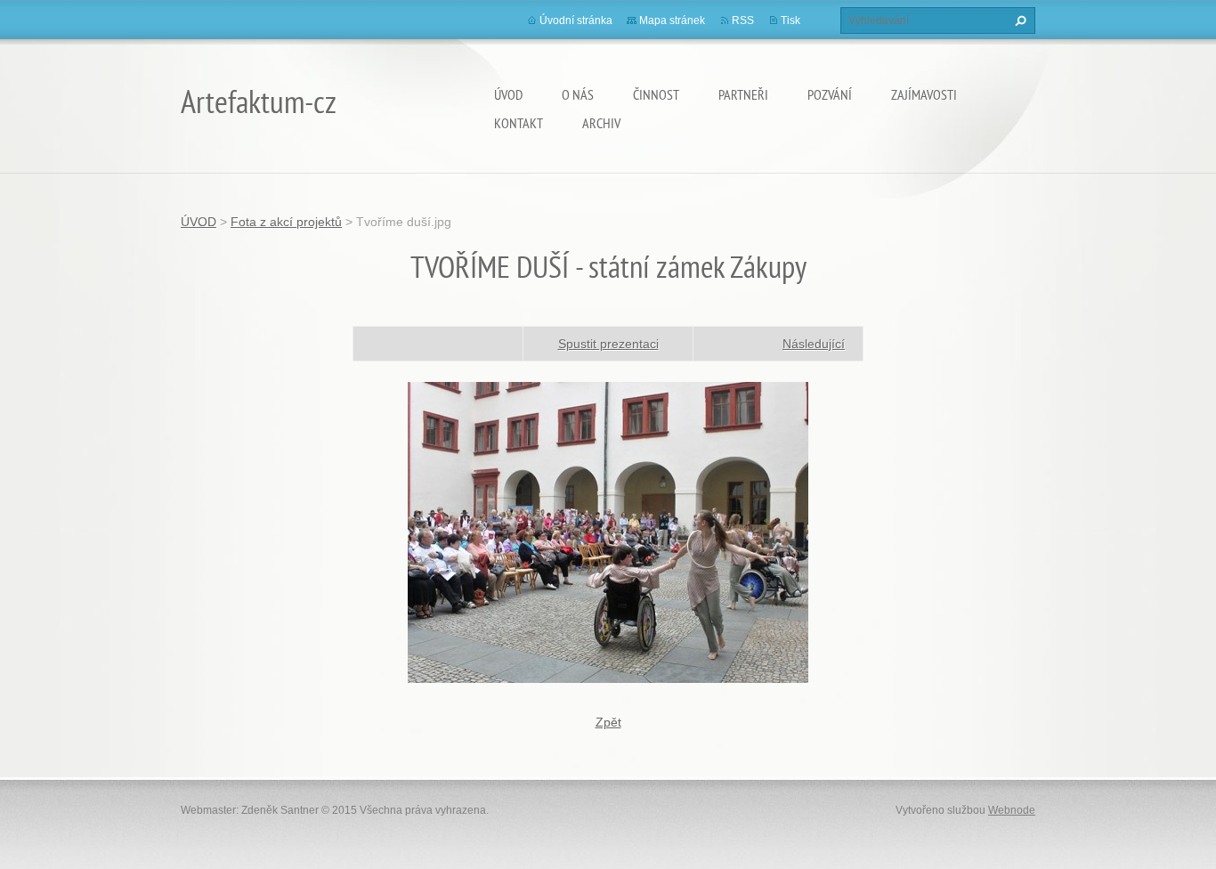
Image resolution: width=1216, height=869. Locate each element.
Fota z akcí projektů (286, 222)
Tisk (790, 20)
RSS (743, 20)
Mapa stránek (672, 20)
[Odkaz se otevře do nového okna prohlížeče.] (608, 531)
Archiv (601, 123)
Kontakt (518, 123)
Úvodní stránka (575, 20)
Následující (813, 344)
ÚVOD (508, 94)
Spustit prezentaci (608, 344)
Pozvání (829, 94)
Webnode (1011, 810)
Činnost (656, 94)
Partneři (743, 94)
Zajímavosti (924, 94)
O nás (578, 94)
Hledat (1018, 20)
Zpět (608, 722)
